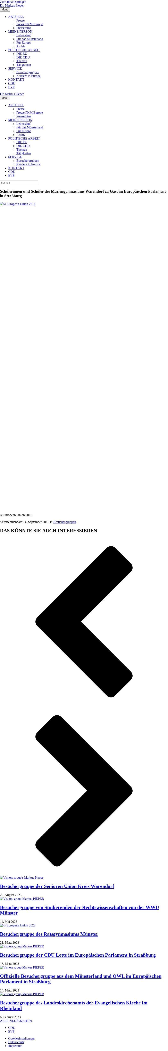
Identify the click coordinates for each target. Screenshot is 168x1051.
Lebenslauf (23, 35)
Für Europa (23, 42)
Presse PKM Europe (29, 24)
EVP (11, 87)
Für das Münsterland (29, 39)
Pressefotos (23, 28)
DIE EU (21, 53)
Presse (20, 20)
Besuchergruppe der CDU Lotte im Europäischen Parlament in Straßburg (78, 955)
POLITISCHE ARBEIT (24, 50)
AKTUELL (16, 16)
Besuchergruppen (27, 72)
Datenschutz (16, 1042)
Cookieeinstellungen (21, 1038)
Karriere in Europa (28, 76)
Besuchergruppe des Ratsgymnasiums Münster (49, 934)
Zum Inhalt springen (13, 1)
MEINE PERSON (20, 31)
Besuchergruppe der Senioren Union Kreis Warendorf (57, 886)
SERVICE (15, 68)
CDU (11, 83)
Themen (21, 61)
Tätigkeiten (23, 64)
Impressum (15, 1046)
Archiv (20, 46)
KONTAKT (16, 79)
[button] (84, 622)
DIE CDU (23, 57)
